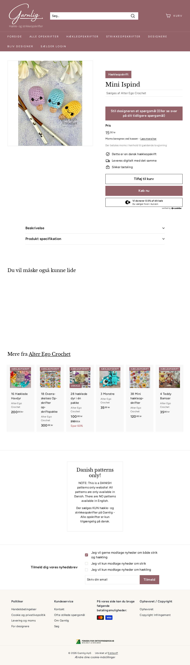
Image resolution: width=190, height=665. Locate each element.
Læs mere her (148, 138)
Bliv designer (20, 46)
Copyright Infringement (155, 615)
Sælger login (53, 46)
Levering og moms (23, 620)
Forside (14, 36)
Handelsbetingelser (23, 609)
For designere (20, 626)
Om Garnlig (61, 620)
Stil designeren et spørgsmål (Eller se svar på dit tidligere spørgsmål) (144, 113)
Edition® (113, 653)
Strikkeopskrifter (123, 36)
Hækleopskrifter (82, 36)
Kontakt (59, 609)
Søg (56, 626)
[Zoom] (50, 103)
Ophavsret (147, 609)
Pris (108, 125)
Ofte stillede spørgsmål (69, 615)
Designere (157, 36)
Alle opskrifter (44, 36)
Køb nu (144, 191)
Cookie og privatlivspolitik (28, 615)
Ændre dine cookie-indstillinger (95, 657)
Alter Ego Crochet (133, 93)
